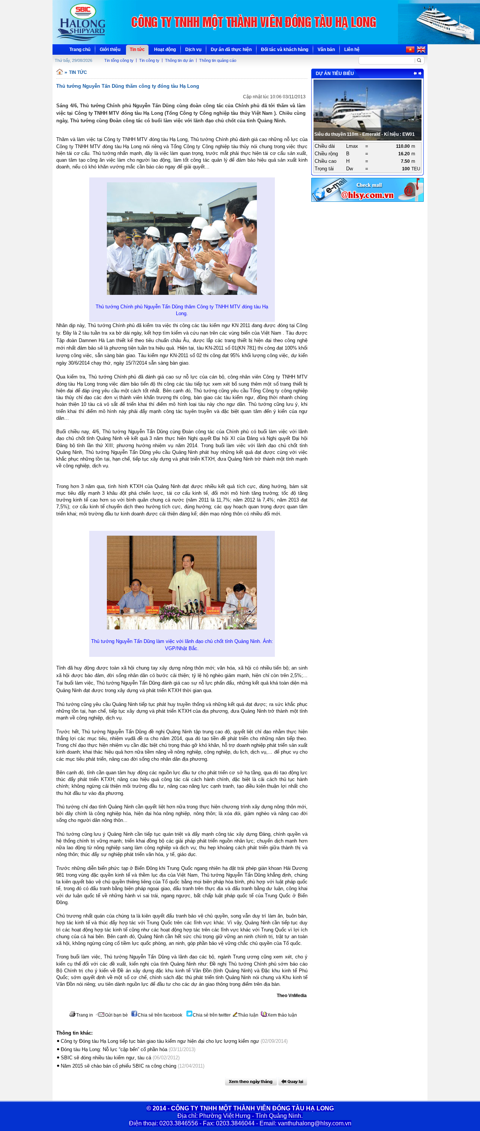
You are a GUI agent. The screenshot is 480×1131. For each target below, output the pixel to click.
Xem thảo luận (282, 1015)
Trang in (84, 1015)
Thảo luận (248, 1015)
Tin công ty (149, 60)
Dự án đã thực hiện (231, 49)
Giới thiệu (110, 49)
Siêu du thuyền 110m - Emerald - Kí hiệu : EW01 (364, 134)
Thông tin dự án (179, 60)
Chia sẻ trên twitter (212, 1015)
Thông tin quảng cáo (217, 60)
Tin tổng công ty (119, 60)
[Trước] (415, 73)
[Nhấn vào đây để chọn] (251, 1081)
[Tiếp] (420, 73)
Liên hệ (352, 49)
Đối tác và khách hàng (284, 49)
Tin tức (137, 49)
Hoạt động (165, 49)
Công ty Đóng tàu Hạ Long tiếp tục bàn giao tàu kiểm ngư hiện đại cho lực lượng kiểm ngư (160, 1041)
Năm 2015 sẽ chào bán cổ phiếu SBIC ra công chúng (118, 1066)
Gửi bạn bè (116, 1015)
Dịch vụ (193, 49)
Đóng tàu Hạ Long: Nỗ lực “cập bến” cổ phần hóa (114, 1049)
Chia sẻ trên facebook (160, 1015)
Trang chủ (79, 49)
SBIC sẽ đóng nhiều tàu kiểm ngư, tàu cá (106, 1057)
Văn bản (326, 49)
